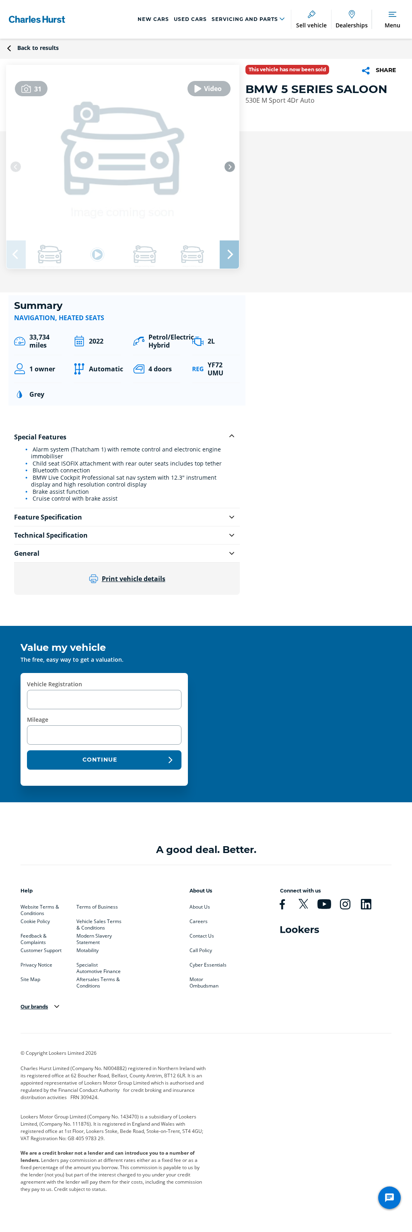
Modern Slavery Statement (94, 937)
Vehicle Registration (54, 684)
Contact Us (202, 936)
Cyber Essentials (208, 965)
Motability (87, 950)
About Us (200, 907)
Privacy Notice (36, 965)
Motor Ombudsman (204, 981)
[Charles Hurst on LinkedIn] (369, 904)
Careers (199, 921)
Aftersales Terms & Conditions (98, 981)
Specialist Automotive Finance (98, 966)
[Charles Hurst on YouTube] (327, 904)
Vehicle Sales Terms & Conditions (99, 923)
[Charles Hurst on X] (306, 904)
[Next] (229, 166)
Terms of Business (97, 907)
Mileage (37, 719)
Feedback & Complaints (34, 937)
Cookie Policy (35, 921)
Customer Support (41, 950)
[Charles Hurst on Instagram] (348, 904)
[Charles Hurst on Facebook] (285, 904)
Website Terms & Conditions (40, 908)
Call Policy (201, 950)
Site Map (30, 979)
